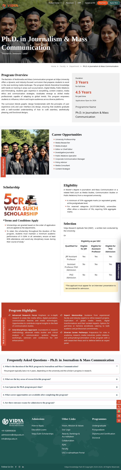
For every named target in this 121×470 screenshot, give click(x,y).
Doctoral (96, 437)
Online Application (3, 167)
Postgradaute (98, 429)
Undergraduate (99, 425)
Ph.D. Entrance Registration (3, 331)
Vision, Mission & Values (73, 425)
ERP (79, 3)
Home (53, 66)
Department (74, 66)
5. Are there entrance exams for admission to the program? (29, 403)
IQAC (64, 444)
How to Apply (38, 425)
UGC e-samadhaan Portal (73, 452)
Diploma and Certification (103, 433)
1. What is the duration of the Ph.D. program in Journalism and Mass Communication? (40, 366)
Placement (70, 3)
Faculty (63, 66)
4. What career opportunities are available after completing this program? (35, 395)
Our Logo (66, 429)
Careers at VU (90, 3)
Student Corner (54, 3)
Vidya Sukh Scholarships (42, 433)
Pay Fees (102, 3)
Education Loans (39, 429)
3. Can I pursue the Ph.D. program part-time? (23, 387)
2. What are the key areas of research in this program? (27, 379)
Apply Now (114, 3)
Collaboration (68, 440)
